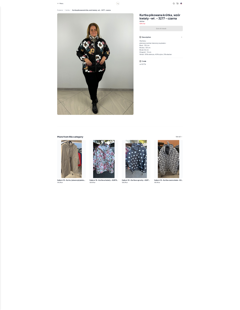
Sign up (89, 214)
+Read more (63, 224)
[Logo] (118, 3)
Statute (86, 219)
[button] (161, 46)
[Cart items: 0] (177, 3)
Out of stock (161, 28)
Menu (61, 3)
